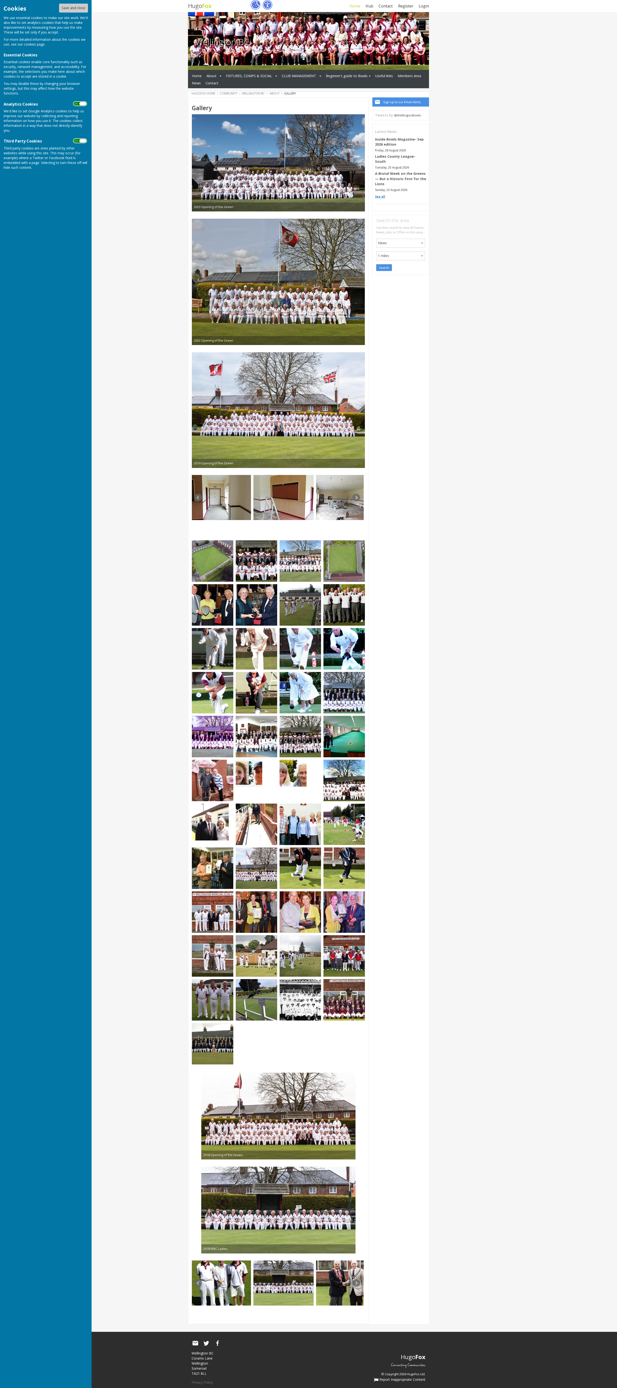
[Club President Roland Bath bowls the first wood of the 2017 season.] (300, 868)
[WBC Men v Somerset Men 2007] (212, 1043)
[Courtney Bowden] (344, 648)
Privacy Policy (202, 1382)
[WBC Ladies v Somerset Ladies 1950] (300, 999)
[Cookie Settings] (255, 5)
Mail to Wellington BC (195, 1343)
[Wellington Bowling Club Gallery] (212, 560)
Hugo (199, 6)
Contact (386, 6)
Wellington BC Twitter (206, 1343)
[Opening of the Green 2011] (344, 692)
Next (356, 497)
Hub (369, 6)
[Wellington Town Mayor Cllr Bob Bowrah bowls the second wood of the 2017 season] (344, 868)
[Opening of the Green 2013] (256, 736)
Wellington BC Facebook (217, 1343)
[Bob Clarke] (212, 648)
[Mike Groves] (256, 692)
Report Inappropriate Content (401, 1380)
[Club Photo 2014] (256, 560)
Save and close (73, 8)
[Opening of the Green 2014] (300, 736)
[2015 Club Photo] (300, 560)
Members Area (409, 76)
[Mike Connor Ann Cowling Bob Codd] (212, 604)
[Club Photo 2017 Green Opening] (256, 868)
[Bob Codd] (256, 648)
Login (424, 6)
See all (380, 197)
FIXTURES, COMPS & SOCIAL (249, 76)
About (211, 76)
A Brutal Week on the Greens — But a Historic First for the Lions (400, 178)
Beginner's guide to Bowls (347, 76)
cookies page (34, 44)
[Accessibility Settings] (267, 5)
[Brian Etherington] (300, 648)
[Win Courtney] (300, 692)
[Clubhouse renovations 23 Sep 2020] (221, 497)
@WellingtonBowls (407, 115)
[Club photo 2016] (344, 780)
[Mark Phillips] (212, 692)
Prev (198, 497)
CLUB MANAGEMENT (299, 76)
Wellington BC (222, 41)
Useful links (384, 76)
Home (354, 6)
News (196, 83)
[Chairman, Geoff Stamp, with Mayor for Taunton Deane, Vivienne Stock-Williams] (210, 821)
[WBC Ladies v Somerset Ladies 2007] (344, 999)
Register (405, 6)
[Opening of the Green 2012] (212, 736)
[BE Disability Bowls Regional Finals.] (344, 955)
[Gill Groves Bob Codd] (256, 604)
